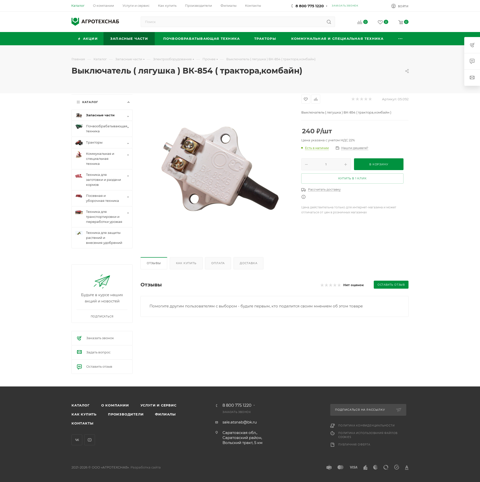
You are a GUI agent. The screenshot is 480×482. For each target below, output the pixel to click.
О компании (115, 405)
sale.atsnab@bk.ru (239, 422)
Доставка (248, 263)
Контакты (82, 423)
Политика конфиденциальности (366, 425)
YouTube (89, 439)
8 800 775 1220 (310, 6)
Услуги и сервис (158, 405)
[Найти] (329, 22)
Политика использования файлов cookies (368, 435)
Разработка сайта (145, 467)
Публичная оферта (354, 444)
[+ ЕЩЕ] (400, 38)
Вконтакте (77, 439)
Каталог (81, 405)
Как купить (186, 263)
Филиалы (165, 414)
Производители (126, 414)
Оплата (218, 263)
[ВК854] (216, 169)
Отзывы (154, 263)
